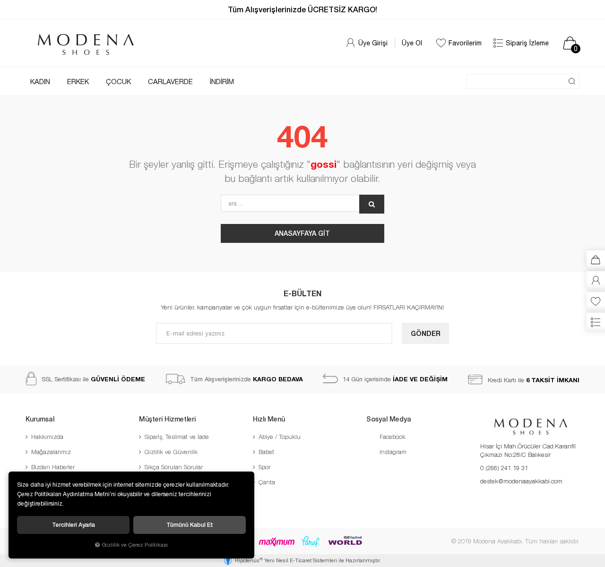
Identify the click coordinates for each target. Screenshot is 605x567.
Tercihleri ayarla (73, 524)
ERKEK (78, 81)
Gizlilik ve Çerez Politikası (135, 544)
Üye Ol (412, 43)
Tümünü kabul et (189, 524)
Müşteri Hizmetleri (167, 419)
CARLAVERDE (170, 81)
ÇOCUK (118, 81)
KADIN (40, 81)
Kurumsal (40, 419)
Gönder (426, 333)
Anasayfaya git (302, 233)
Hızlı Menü (269, 419)
